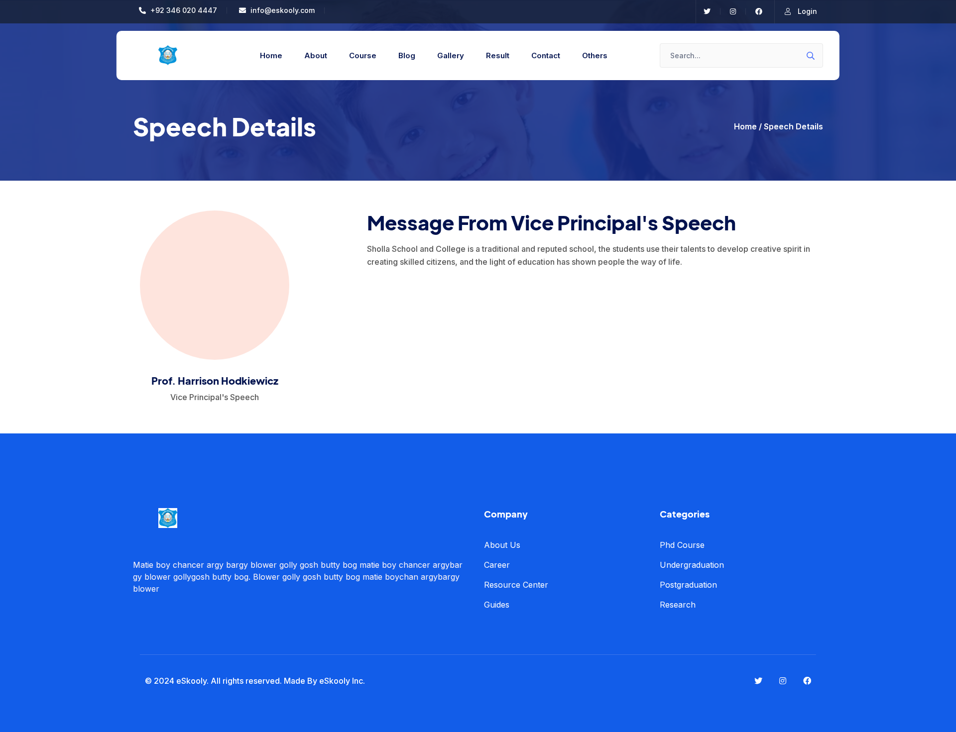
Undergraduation (692, 565)
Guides (496, 605)
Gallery (450, 55)
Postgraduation (688, 585)
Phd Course (682, 545)
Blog (406, 55)
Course (362, 55)
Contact (545, 55)
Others (594, 55)
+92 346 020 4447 (182, 10)
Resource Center (516, 585)
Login (806, 11)
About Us (502, 545)
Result (497, 55)
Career (497, 565)
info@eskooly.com (281, 10)
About (315, 55)
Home (271, 55)
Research (678, 605)
